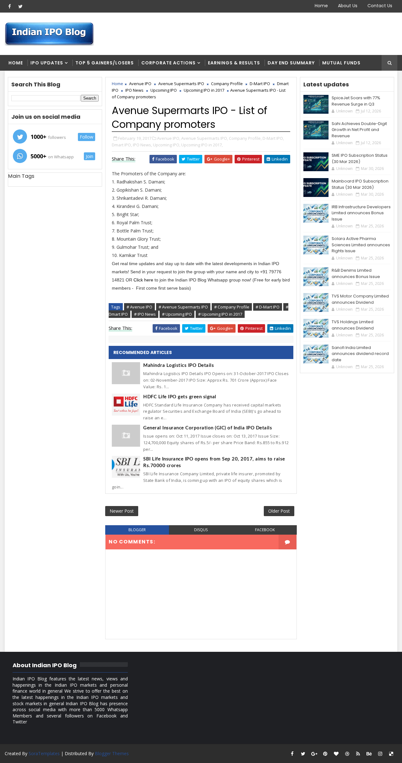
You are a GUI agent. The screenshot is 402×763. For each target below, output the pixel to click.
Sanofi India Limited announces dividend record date (360, 354)
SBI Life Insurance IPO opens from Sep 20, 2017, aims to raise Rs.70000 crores (214, 462)
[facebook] (9, 6)
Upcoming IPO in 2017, (202, 145)
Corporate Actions (168, 63)
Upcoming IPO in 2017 (204, 90)
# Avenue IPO (139, 307)
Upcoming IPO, (166, 145)
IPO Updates (46, 63)
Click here (144, 279)
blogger (137, 529)
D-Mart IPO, (273, 138)
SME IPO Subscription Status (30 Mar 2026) (360, 158)
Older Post (279, 511)
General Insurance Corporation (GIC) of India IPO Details (207, 428)
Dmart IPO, (122, 145)
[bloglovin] (336, 753)
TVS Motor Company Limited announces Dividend (360, 299)
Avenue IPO (140, 83)
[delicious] (391, 753)
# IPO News (145, 314)
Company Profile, (245, 138)
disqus (201, 529)
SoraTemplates (44, 753)
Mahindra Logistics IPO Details (178, 365)
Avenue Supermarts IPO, (204, 138)
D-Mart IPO (260, 83)
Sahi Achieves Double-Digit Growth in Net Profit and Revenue (359, 130)
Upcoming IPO (163, 90)
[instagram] (380, 753)
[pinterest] (325, 753)
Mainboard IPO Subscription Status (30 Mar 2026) (360, 184)
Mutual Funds (341, 63)
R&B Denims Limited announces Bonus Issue (356, 273)
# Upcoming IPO (177, 314)
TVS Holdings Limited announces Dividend (353, 325)
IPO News (134, 90)
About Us (347, 6)
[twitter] (20, 6)
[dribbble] (347, 753)
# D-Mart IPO (268, 307)
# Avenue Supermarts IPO (183, 307)
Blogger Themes (112, 753)
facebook (265, 529)
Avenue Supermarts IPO (181, 83)
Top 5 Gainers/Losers (104, 63)
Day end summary (291, 63)
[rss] (358, 753)
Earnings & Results (234, 63)
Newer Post (122, 511)
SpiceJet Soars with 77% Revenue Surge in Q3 (356, 101)
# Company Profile (231, 307)
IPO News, (142, 145)
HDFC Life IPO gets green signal (179, 397)
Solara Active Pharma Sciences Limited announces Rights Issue (361, 245)
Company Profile (227, 83)
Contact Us (379, 6)
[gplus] (314, 753)
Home (321, 6)
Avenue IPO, (168, 138)
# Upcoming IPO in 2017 (220, 314)
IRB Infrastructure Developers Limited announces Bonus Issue (361, 213)
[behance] (369, 753)
